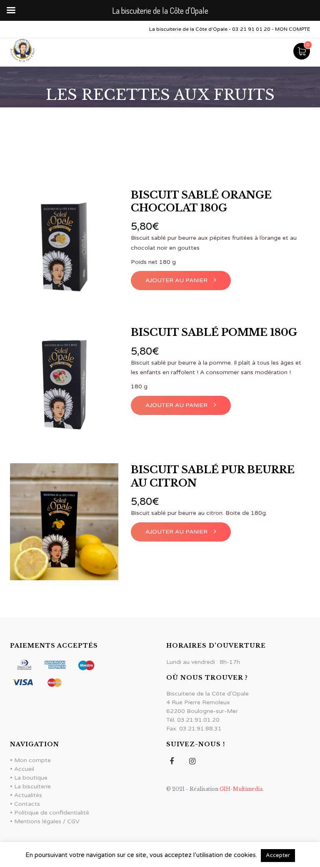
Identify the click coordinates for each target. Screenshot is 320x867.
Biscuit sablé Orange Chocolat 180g (201, 201)
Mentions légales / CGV (47, 821)
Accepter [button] (278, 855)
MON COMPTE (292, 29)
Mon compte (32, 760)
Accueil (24, 769)
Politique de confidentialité (51, 812)
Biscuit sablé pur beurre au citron (213, 476)
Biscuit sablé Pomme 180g (214, 332)
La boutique (31, 777)
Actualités (28, 795)
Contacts (27, 803)
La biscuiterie (32, 786)
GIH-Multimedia (240, 789)
